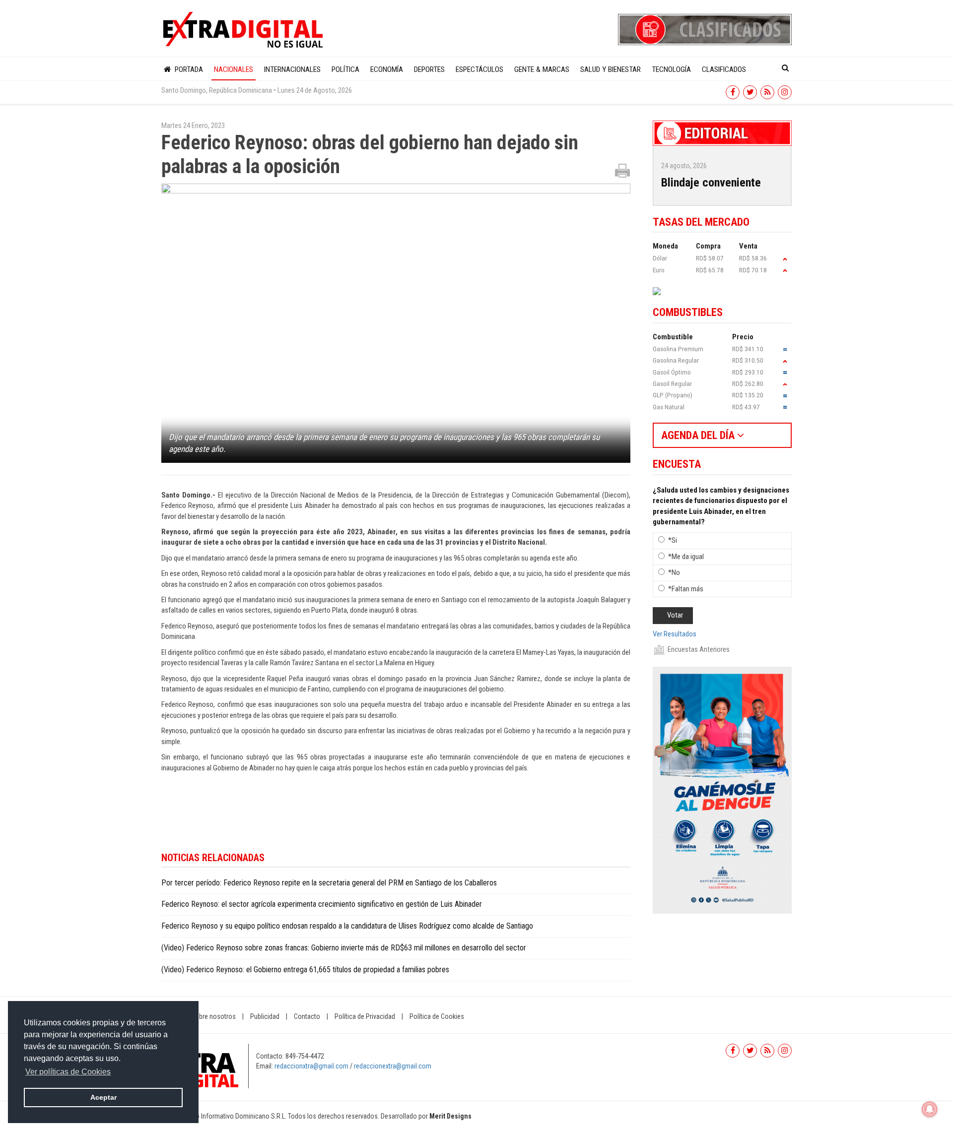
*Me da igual (686, 556)
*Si (672, 540)
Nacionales (233, 69)
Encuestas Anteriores (699, 649)
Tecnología (671, 69)
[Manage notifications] (930, 1109)
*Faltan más (685, 588)
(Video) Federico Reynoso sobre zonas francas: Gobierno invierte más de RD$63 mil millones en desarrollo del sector (343, 947)
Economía (386, 69)
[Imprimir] (622, 170)
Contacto (307, 1016)
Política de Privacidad (365, 1016)
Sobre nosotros (213, 1016)
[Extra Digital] (244, 30)
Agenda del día (699, 435)
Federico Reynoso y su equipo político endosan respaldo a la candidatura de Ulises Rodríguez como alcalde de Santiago (347, 926)
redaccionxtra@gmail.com (311, 1066)
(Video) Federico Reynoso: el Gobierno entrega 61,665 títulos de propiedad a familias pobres (305, 969)
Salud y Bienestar (610, 69)
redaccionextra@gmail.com (392, 1066)
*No (674, 572)
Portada (188, 69)
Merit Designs (450, 1116)
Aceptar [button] (103, 1097)
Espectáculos (479, 69)
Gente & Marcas (541, 69)
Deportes (429, 69)
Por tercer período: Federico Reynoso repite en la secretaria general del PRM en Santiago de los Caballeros (329, 882)
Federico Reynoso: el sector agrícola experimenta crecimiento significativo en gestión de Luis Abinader (321, 904)
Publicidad (264, 1016)
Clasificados (724, 69)
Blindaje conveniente (711, 182)
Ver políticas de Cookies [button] (68, 1072)
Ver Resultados (674, 633)
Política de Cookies (436, 1016)
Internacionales (292, 69)
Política (345, 69)
